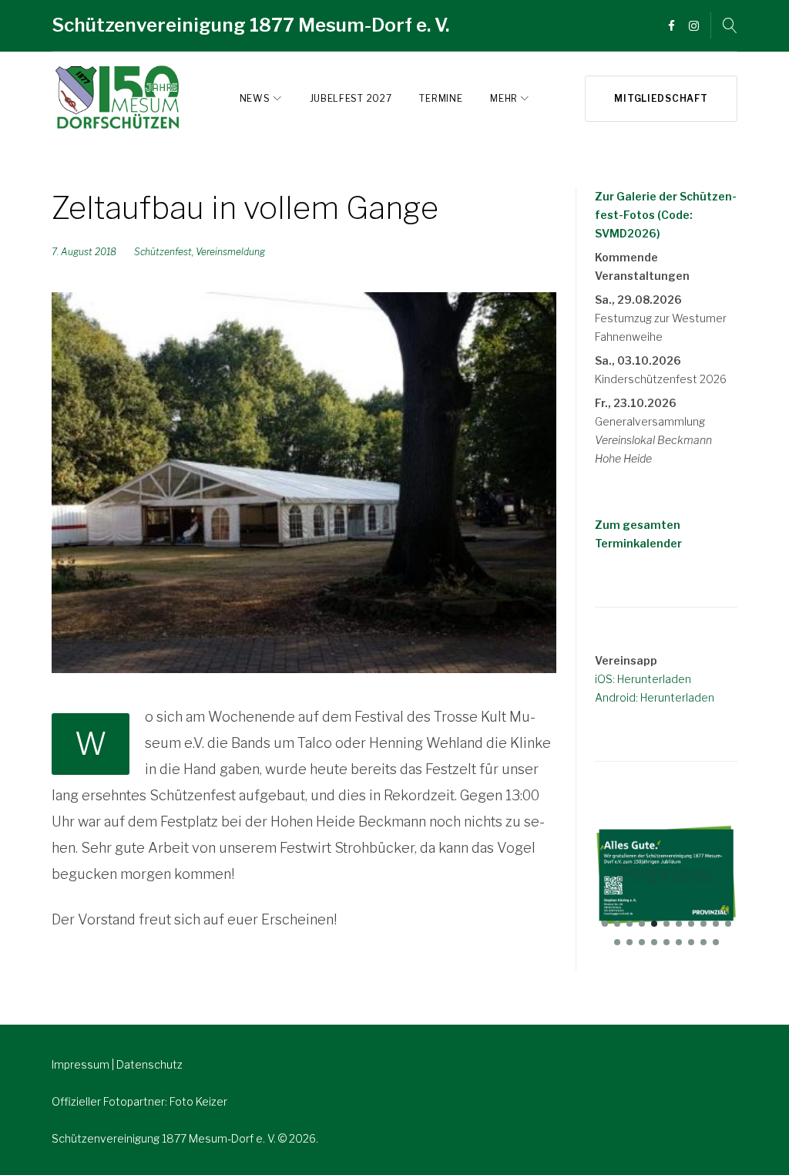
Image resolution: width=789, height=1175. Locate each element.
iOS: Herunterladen (643, 678)
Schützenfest (163, 252)
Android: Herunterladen (654, 697)
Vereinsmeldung (230, 252)
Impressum (82, 1064)
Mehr (504, 98)
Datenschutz (149, 1064)
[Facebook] (671, 26)
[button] (605, 924)
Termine (440, 98)
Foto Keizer (198, 1101)
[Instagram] (694, 26)
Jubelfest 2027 (351, 98)
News (255, 98)
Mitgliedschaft (660, 98)
